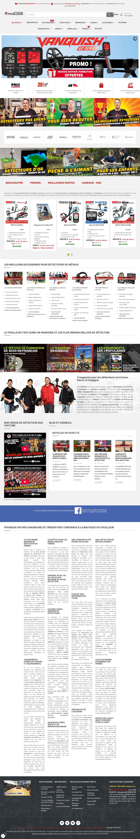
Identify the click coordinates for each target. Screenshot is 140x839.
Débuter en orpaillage (75, 804)
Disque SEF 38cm (34, 294)
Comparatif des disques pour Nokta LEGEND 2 (60, 456)
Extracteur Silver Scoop (58, 308)
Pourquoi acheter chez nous (46, 788)
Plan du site (91, 804)
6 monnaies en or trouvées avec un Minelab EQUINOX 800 (82, 457)
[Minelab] (50, 137)
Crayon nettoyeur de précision (103, 295)
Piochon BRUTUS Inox (58, 297)
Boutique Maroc (63, 828)
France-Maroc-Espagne (46, 809)
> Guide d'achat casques (80, 320)
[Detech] (37, 137)
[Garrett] (10, 137)
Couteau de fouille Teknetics (57, 304)
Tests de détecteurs (60, 791)
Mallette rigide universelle (127, 307)
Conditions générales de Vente (79, 828)
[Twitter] (67, 823)
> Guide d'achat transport (125, 318)
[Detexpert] (129, 137)
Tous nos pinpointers (12, 307)
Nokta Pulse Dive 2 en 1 (13, 298)
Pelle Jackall (55, 300)
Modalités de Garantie (98, 828)
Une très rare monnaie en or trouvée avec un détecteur (102, 457)
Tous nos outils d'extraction (55, 313)
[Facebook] (62, 823)
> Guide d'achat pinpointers (12, 310)
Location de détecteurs (60, 796)
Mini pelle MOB (55, 294)
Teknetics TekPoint (12, 292)
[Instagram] (78, 823)
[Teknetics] (23, 137)
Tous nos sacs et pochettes (124, 315)
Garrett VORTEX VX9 (96, 225)
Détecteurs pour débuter (77, 788)
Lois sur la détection (63, 806)
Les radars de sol (77, 808)
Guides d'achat (61, 787)
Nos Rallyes (60, 803)
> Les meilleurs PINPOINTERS (13, 288)
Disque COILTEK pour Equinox (35, 301)
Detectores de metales (48, 828)
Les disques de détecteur (76, 799)
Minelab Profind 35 (12, 295)
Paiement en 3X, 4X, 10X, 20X (47, 793)
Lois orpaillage (35, 828)
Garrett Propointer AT (13, 301)
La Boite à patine (102, 305)
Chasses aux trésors (63, 800)
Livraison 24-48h (46, 797)
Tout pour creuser (78, 795)
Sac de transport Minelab (127, 299)
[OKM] (89, 137)
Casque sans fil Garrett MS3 (81, 314)
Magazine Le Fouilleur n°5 (43, 225)
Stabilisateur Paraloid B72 (105, 308)
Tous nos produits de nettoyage (103, 313)
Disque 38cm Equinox (35, 305)
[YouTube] (73, 823)
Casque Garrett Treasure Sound (82, 295)
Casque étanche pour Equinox (81, 303)
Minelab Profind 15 (11, 304)
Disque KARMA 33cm (35, 297)
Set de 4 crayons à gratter (105, 302)
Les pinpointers (77, 792)
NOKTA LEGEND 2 (17, 225)
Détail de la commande (91, 794)
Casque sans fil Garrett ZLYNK (81, 308)
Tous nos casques (79, 318)
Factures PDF (91, 801)
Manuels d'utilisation (94, 798)
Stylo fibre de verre (103, 299)
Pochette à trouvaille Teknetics (126, 295)
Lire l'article (56, 480)
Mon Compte (91, 787)
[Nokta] (76, 137)
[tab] (14, 184)
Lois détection (24, 828)
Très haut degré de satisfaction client (47, 801)
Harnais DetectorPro (125, 310)
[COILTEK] (102, 137)
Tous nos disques (34, 311)
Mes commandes (92, 790)
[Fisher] (63, 137)
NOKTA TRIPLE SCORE (123, 225)
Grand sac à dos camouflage (124, 303)
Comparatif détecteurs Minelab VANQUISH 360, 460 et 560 (123, 457)
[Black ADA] (116, 137)
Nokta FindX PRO (70, 225)
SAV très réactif (46, 805)
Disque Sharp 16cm (35, 308)
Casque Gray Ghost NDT (81, 299)
